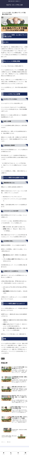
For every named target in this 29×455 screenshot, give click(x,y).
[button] (26, 276)
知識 (3, 358)
